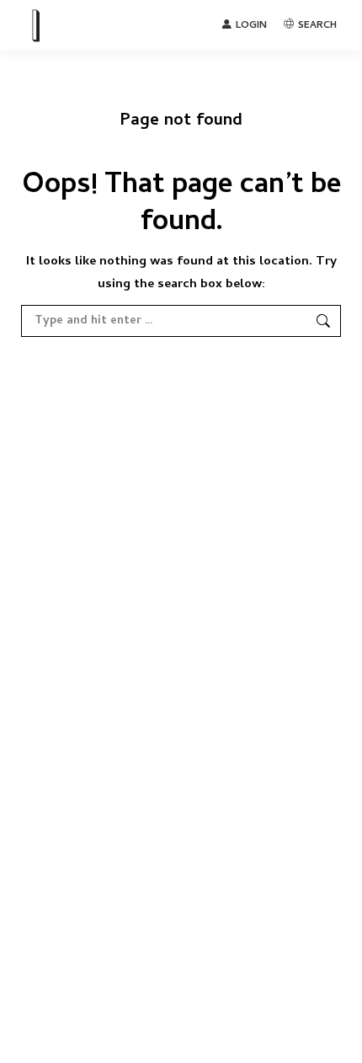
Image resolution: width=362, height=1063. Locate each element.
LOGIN (251, 26)
